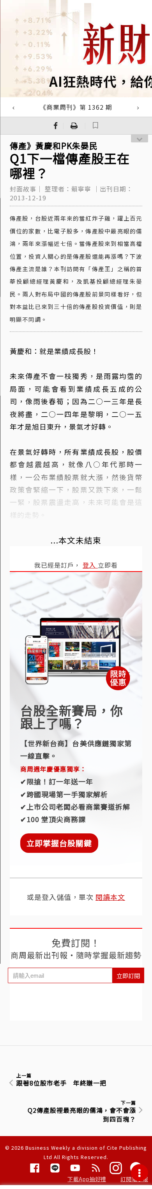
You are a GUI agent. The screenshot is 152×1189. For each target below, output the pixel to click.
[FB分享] (55, 125)
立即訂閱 (128, 976)
